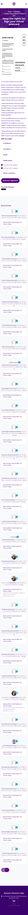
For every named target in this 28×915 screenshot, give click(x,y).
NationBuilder (17, 905)
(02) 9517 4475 (15, 898)
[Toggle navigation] (2, 4)
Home (10, 11)
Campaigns (16, 11)
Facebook (19, 217)
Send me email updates (10, 165)
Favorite (12, 596)
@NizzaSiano (5, 582)
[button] (26, 4)
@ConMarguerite (6, 697)
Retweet (7, 596)
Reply (4, 596)
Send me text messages (10, 168)
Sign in (14, 904)
